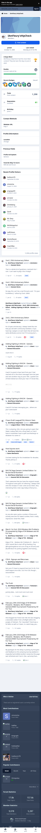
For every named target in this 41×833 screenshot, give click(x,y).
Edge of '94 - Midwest (25, 538)
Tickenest (33, 586)
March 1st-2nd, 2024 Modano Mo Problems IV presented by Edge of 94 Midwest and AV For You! (22, 531)
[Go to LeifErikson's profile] (4, 232)
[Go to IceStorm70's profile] (4, 177)
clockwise (33, 263)
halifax (14, 725)
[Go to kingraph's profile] (6, 736)
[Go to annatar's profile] (4, 198)
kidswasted (34, 423)
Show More (32, 787)
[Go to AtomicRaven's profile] (4, 239)
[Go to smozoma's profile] (4, 184)
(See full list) (33, 697)
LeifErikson (11, 232)
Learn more (4, 3)
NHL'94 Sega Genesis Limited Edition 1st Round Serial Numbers (21, 471)
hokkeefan (16, 746)
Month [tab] (16, 771)
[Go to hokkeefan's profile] (6, 746)
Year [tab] (24, 771)
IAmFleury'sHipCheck (15, 263)
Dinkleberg (11, 205)
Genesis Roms (15, 265)
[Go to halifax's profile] (6, 726)
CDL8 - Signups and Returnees (17, 559)
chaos (32, 346)
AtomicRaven (12, 239)
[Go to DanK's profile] (4, 212)
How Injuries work (13, 448)
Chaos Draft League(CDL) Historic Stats (20, 420)
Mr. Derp (10, 219)
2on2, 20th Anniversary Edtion (17, 260)
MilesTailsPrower (20, 819)
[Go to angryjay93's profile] (4, 191)
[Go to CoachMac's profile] (4, 246)
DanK (9, 212)
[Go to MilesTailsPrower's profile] (12, 819)
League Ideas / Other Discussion (22, 425)
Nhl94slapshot (12, 225)
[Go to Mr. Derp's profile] (4, 219)
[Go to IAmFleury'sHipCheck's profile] (2, 261)
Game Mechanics (13, 453)
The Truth (9, 583)
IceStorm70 (11, 177)
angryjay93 (11, 191)
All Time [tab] (33, 771)
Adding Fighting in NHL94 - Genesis (23, 307)
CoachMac (11, 246)
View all (35, 80)
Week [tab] (7, 771)
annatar (10, 198)
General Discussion (13, 348)
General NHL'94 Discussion (20, 477)
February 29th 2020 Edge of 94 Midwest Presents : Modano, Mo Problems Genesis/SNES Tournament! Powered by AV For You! (22, 606)
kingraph (33, 475)
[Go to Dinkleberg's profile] (4, 205)
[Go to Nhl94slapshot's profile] (4, 225)
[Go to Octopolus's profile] (6, 779)
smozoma (10, 184)
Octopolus (15, 778)
